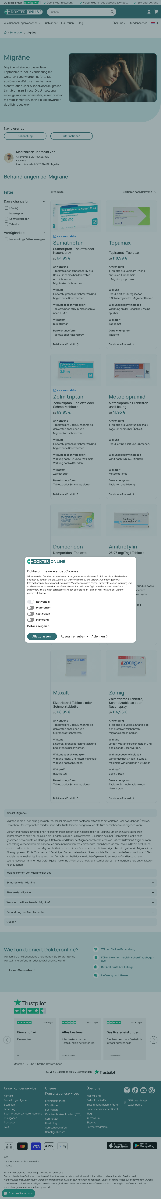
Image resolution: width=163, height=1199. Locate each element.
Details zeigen (37, 626)
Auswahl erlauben (73, 636)
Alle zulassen (41, 636)
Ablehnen (98, 636)
